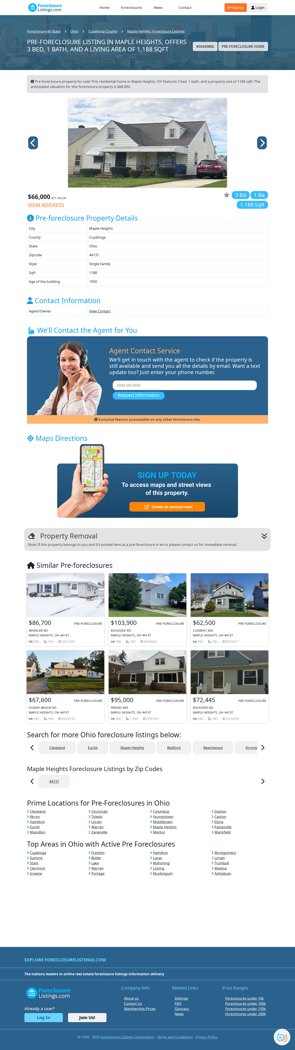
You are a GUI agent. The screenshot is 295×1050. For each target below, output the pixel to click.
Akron (35, 816)
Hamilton (37, 821)
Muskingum (163, 873)
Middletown (163, 821)
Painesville (223, 827)
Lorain (96, 821)
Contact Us (133, 1003)
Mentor (159, 832)
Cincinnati (99, 811)
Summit (36, 858)
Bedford (174, 747)
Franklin (98, 852)
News (158, 7)
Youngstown (163, 816)
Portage (98, 873)
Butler (96, 858)
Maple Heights (132, 747)
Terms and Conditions (175, 1037)
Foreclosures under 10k (244, 998)
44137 (54, 781)
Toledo (96, 816)
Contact (185, 7)
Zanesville (99, 832)
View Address (46, 205)
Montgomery (225, 852)
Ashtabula (222, 873)
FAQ (178, 1003)
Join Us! (87, 1017)
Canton (220, 816)
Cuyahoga (38, 852)
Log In (43, 1017)
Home (104, 7)
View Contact (100, 311)
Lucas (157, 858)
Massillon (37, 832)
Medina (220, 868)
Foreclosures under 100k (245, 1003)
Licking (158, 868)
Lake (95, 863)
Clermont (37, 868)
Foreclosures (131, 7)
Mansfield (222, 832)
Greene (36, 873)
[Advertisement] (147, 906)
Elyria (218, 821)
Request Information (138, 395)
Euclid (93, 747)
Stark (34, 863)
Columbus (161, 811)
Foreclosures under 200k (245, 1014)
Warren (97, 827)
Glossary (182, 1008)
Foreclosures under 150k (245, 1008)
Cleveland (57, 747)
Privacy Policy (207, 1037)
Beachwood (213, 747)
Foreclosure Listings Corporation (127, 1037)
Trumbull (221, 863)
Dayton (220, 811)
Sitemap (181, 998)
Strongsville (255, 747)
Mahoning (161, 863)
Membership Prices (140, 1008)
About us (131, 998)
